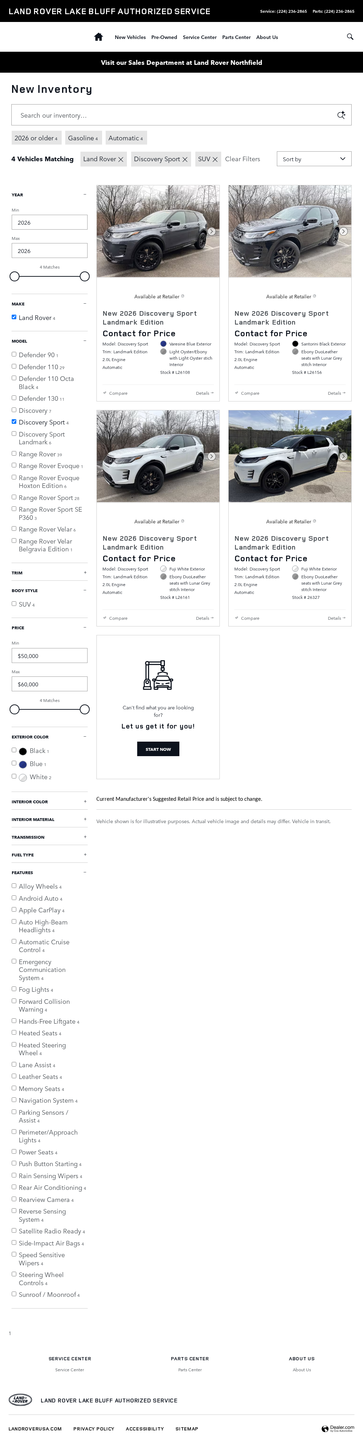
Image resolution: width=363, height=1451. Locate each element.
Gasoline (83, 137)
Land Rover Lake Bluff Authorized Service (109, 1400)
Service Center (200, 36)
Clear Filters (242, 158)
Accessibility (145, 1428)
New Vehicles (130, 36)
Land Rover (99, 158)
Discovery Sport (157, 158)
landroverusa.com (35, 1428)
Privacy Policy (94, 1428)
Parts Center (236, 36)
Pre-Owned (164, 36)
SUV (204, 158)
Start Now (158, 749)
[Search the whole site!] (350, 37)
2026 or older (36, 137)
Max (16, 238)
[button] (158, 333)
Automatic (125, 137)
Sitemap (187, 1428)
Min (15, 210)
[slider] (14, 276)
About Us (267, 36)
